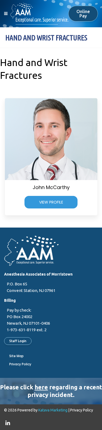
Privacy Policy (20, 364)
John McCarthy (51, 187)
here (41, 387)
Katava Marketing (52, 410)
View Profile (51, 202)
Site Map (16, 356)
